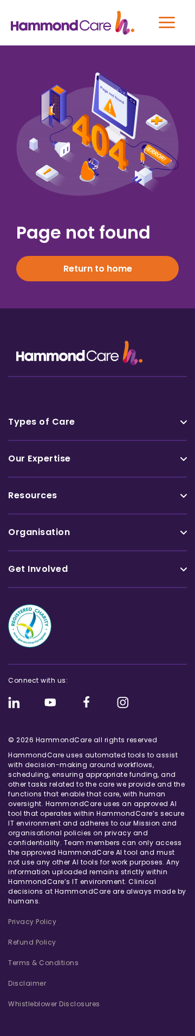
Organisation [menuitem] (39, 532)
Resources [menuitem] (32, 495)
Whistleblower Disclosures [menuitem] (54, 1003)
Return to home (97, 268)
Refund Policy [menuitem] (32, 942)
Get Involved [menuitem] (38, 569)
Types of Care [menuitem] (41, 421)
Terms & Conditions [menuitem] (43, 962)
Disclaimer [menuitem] (27, 983)
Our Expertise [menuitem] (39, 458)
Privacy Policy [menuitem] (32, 921)
